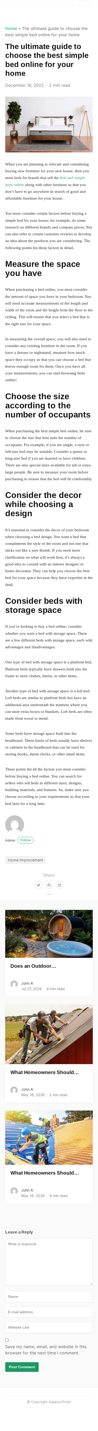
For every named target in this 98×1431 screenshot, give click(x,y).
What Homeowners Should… (44, 1072)
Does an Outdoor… (33, 966)
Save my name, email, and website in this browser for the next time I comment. (46, 1349)
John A (27, 983)
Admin (18, 840)
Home (11, 28)
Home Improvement (25, 860)
